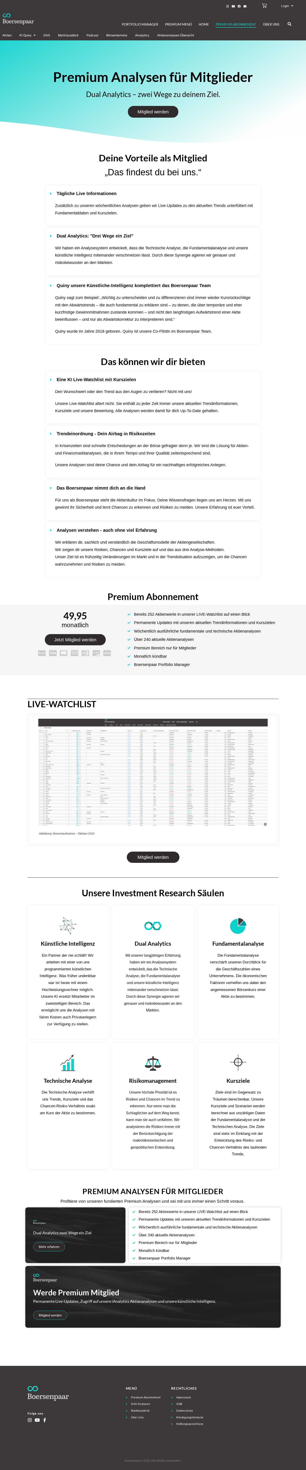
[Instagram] (227, 6)
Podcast (92, 35)
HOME (204, 24)
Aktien (7, 35)
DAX (46, 35)
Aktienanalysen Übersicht (175, 35)
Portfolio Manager (140, 24)
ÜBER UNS (271, 24)
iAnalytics (142, 35)
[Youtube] (233, 6)
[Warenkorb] (264, 5)
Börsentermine (116, 35)
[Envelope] (245, 6)
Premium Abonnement (236, 24)
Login (285, 6)
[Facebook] (239, 6)
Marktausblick (68, 35)
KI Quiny (25, 35)
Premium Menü (178, 24)
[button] (289, 24)
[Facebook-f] (44, 1420)
